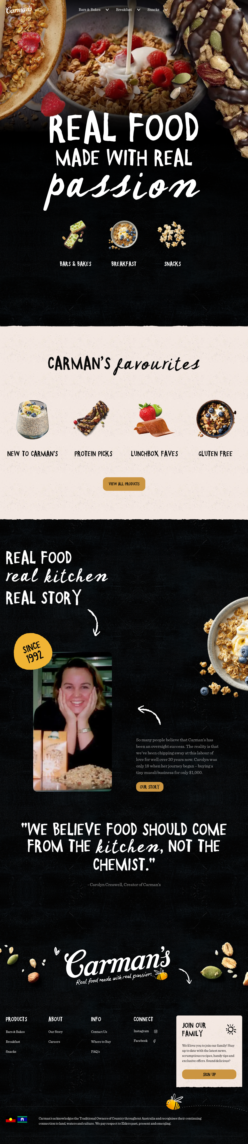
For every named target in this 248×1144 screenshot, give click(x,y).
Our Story (150, 786)
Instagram (141, 1031)
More (228, 9)
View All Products (124, 484)
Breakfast (124, 10)
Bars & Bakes (90, 10)
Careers (54, 1042)
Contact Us (99, 1032)
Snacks (153, 10)
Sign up (209, 1074)
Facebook (140, 1041)
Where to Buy (101, 1042)
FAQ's (95, 1051)
